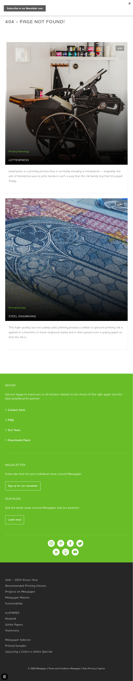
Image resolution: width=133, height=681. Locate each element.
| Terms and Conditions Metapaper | (64, 669)
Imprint (101, 669)
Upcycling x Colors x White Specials (28, 651)
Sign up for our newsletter (23, 486)
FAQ (11, 420)
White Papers (14, 624)
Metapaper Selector (18, 640)
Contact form (16, 410)
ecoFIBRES (12, 613)
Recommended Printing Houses (25, 586)
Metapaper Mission (17, 597)
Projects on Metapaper (20, 592)
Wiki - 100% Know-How (21, 580)
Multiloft (10, 619)
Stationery (12, 630)
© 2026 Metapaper (37, 669)
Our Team (14, 430)
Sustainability (14, 603)
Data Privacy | (90, 669)
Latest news (14, 520)
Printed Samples (15, 646)
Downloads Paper (19, 440)
